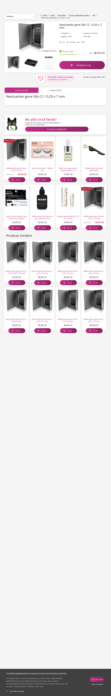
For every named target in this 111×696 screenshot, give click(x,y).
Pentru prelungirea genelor (79, 15)
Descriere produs (21, 90)
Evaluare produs (55, 90)
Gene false (62, 15)
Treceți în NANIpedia (56, 129)
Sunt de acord (97, 679)
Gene (52, 15)
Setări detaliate (97, 684)
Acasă (45, 15)
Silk (94, 15)
